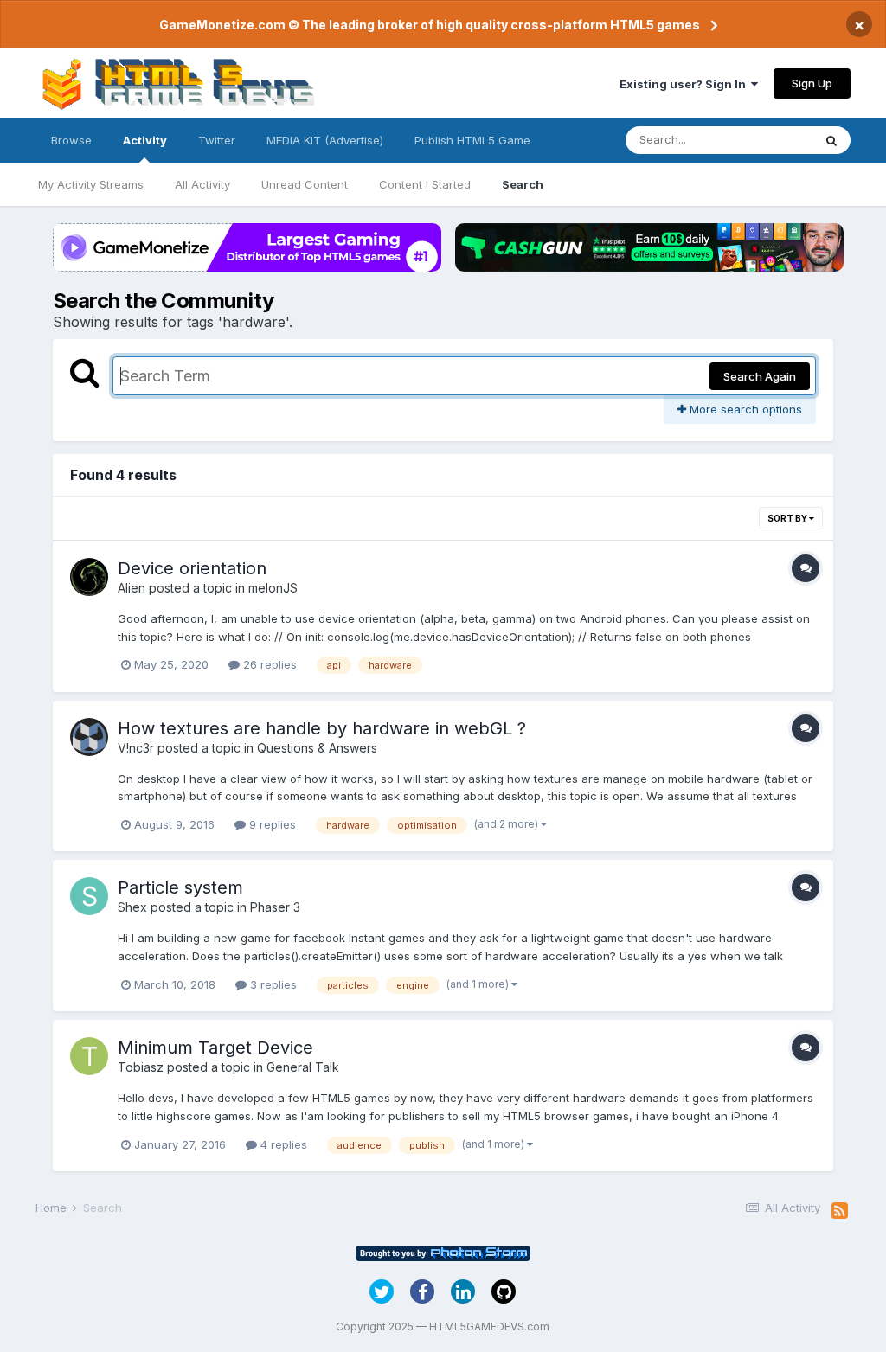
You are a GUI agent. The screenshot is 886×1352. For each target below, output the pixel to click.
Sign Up (812, 83)
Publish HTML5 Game (472, 140)
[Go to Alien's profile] (89, 577)
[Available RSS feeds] (840, 1211)
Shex (132, 907)
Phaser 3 (275, 907)
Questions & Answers (317, 747)
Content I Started (425, 184)
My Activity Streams (91, 184)
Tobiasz (141, 1067)
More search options (744, 409)
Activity (145, 140)
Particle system (180, 887)
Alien (131, 587)
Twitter (216, 140)
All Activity (202, 184)
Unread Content (304, 184)
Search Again (759, 376)
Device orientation (192, 568)
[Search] (831, 140)
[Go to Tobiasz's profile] (89, 1056)
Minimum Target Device (215, 1047)
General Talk (302, 1067)
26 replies (268, 664)
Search (522, 184)
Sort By (788, 518)
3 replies (272, 984)
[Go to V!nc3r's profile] (89, 737)
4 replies (282, 1144)
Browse (71, 140)
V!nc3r (136, 747)
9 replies (271, 824)
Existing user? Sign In (685, 84)
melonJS (273, 587)
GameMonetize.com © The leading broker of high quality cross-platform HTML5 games (429, 24)
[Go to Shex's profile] (89, 896)
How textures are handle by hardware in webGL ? (322, 728)
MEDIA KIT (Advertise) (324, 140)
